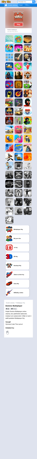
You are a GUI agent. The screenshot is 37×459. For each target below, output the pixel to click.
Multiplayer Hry (20, 303)
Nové (21, 5)
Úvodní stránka (12, 5)
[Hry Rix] (6, 1)
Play (18, 24)
